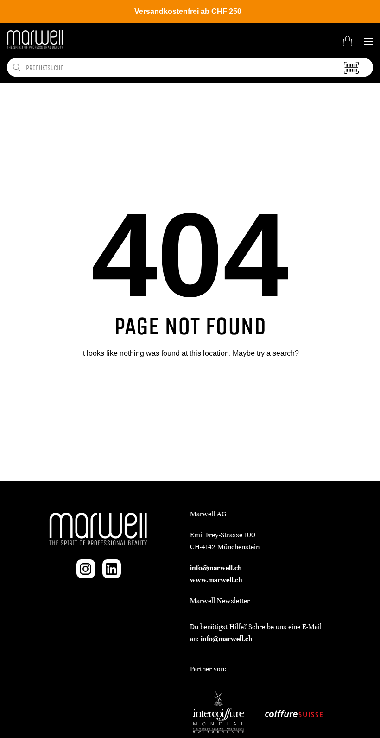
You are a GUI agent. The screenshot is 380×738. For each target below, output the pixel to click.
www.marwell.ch (216, 580)
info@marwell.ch (216, 568)
